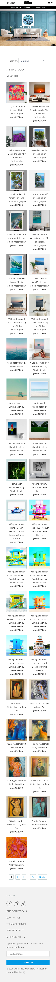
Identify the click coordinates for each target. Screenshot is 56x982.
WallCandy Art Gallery (24, 968)
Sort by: (14, 61)
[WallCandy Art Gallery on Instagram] (17, 903)
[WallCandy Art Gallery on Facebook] (9, 903)
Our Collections (16, 911)
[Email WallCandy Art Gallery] (24, 903)
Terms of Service (16, 924)
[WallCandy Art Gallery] (28, 3)
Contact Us (13, 917)
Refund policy (15, 930)
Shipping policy (15, 937)
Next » (42, 877)
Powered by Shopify (15, 972)
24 (33, 877)
